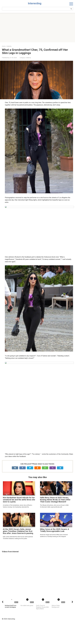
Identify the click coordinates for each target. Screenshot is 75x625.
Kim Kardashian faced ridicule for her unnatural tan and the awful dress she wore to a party (19, 499)
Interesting (34, 3)
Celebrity (28, 57)
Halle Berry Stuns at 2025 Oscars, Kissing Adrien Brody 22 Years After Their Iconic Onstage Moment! (55, 499)
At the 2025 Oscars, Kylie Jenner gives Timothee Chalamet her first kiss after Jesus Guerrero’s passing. (18, 531)
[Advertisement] (37, 27)
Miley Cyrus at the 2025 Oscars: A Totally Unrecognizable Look (54, 530)
